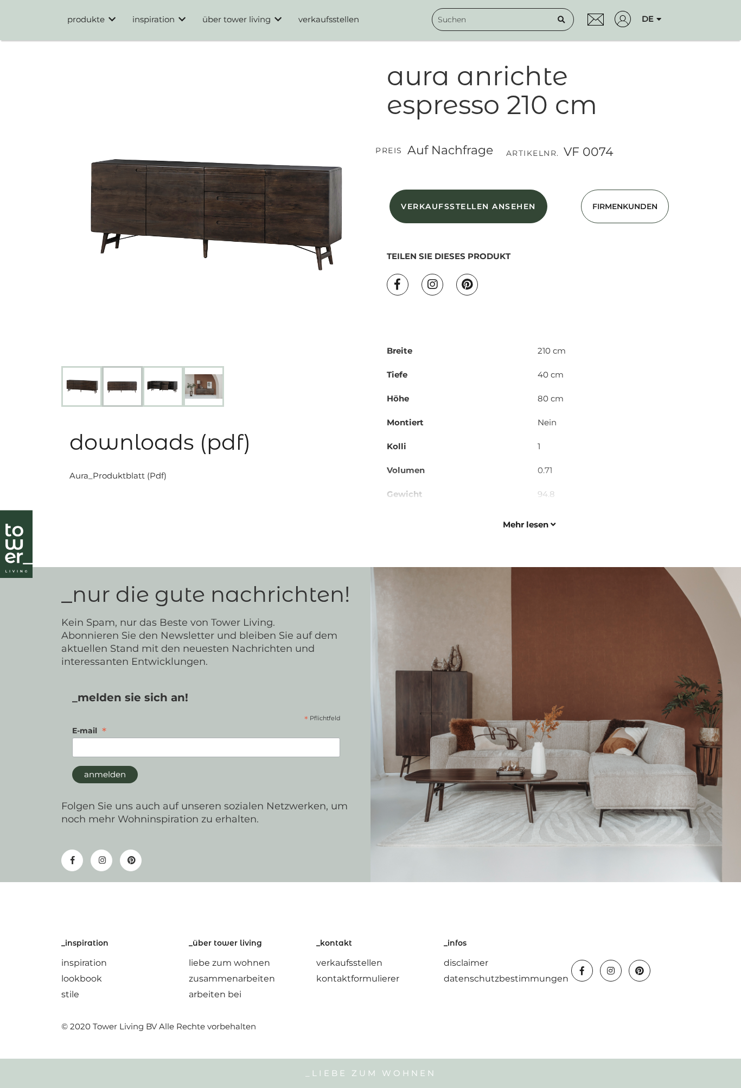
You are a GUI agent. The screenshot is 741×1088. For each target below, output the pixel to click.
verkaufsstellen (349, 963)
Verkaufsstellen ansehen (468, 206)
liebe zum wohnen (229, 963)
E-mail (89, 730)
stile (70, 994)
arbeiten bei (215, 994)
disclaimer (466, 963)
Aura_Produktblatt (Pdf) (118, 475)
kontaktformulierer (357, 978)
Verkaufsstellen (328, 19)
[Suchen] (561, 19)
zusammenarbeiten (232, 978)
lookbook (81, 978)
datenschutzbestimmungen (506, 978)
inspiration (84, 963)
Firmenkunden (624, 206)
